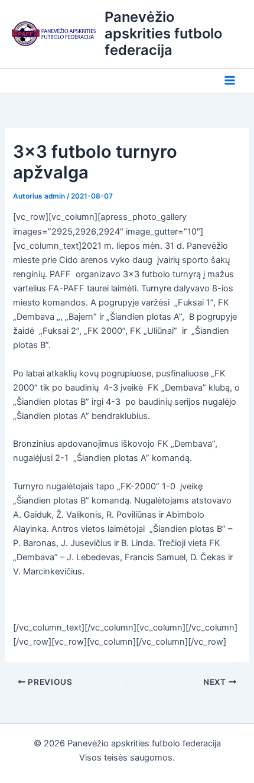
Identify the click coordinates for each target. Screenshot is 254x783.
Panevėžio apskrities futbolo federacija (163, 33)
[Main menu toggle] (229, 81)
